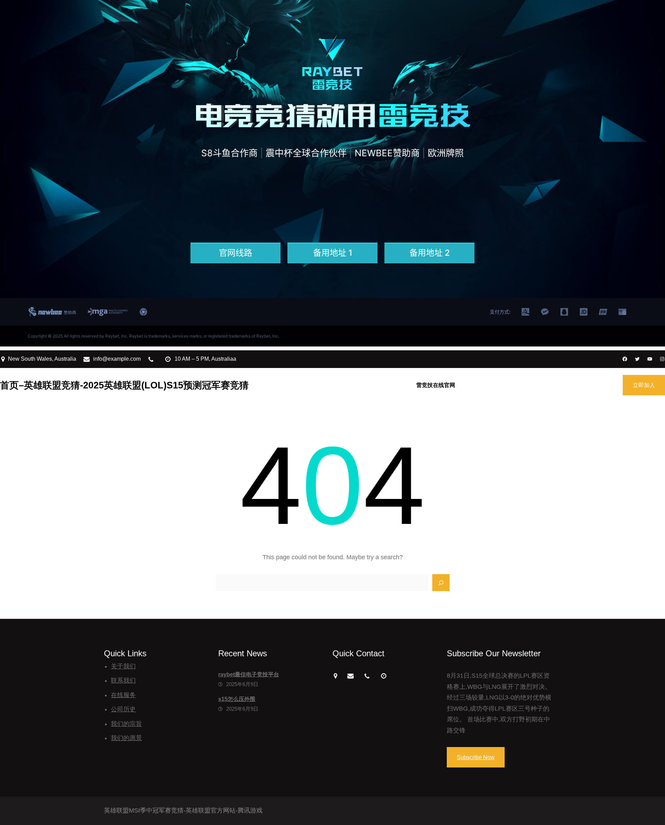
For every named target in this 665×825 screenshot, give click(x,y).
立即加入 (644, 385)
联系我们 (123, 680)
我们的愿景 (126, 738)
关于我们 (123, 666)
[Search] (441, 582)
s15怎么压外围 (236, 699)
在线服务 (123, 695)
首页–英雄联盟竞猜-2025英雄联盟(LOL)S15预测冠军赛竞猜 (124, 385)
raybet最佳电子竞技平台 (248, 674)
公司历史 (123, 709)
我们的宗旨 (126, 723)
